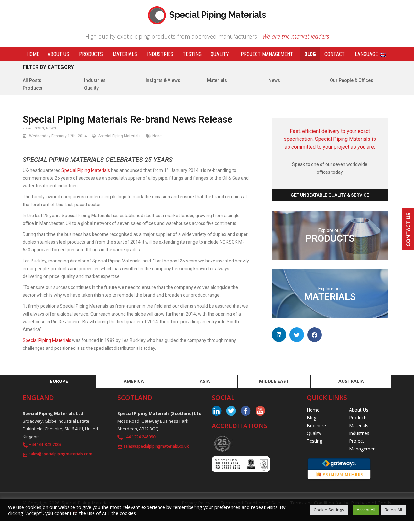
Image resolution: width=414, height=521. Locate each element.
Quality (220, 54)
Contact (334, 54)
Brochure (316, 425)
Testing (192, 54)
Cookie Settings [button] (329, 510)
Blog (310, 54)
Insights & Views (163, 80)
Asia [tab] (205, 381)
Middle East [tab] (274, 381)
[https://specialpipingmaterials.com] (207, 15)
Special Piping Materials (85, 170)
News (274, 80)
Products (91, 54)
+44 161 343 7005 (45, 444)
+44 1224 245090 (139, 436)
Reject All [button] (393, 510)
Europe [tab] (59, 381)
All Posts (32, 80)
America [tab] (134, 381)
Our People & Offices (351, 80)
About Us (58, 54)
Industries (160, 54)
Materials (125, 54)
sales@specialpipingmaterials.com (60, 454)
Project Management (267, 54)
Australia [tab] (351, 381)
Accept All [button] (366, 510)
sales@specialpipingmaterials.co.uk (156, 446)
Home (33, 54)
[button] (279, 334)
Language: (367, 54)
